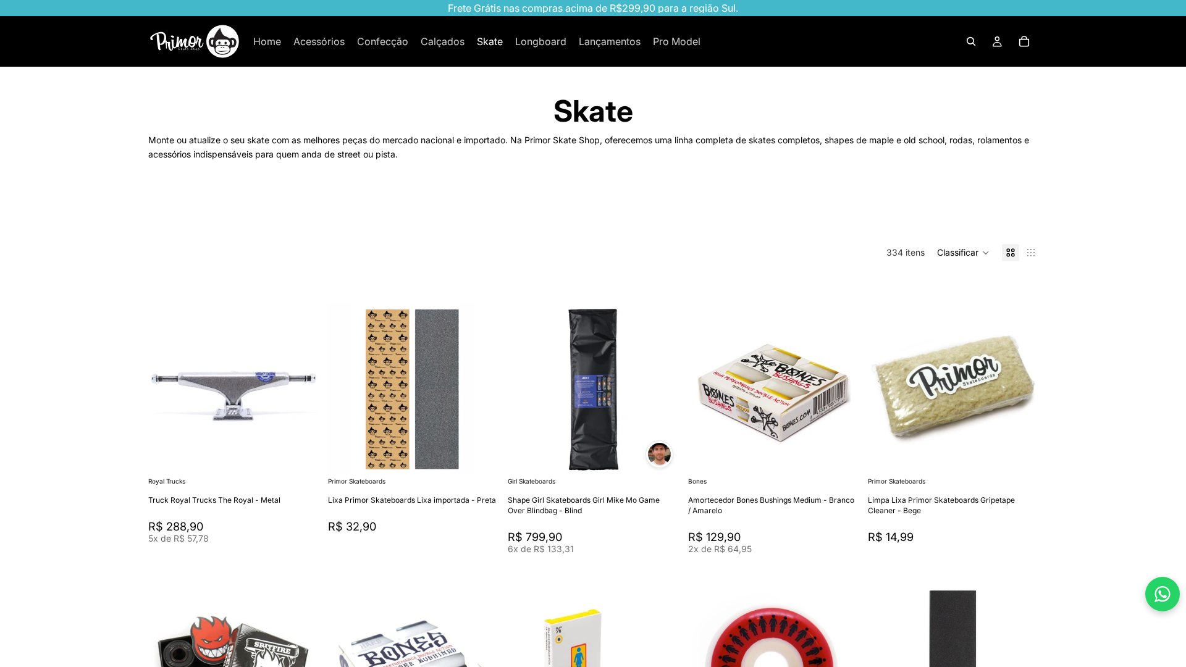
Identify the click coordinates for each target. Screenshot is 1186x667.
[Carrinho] (1024, 41)
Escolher (309, 455)
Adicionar (489, 455)
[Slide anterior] (346, 389)
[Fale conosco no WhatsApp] (1162, 594)
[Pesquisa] (971, 41)
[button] (963, 252)
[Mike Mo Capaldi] (659, 454)
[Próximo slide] (998, 212)
